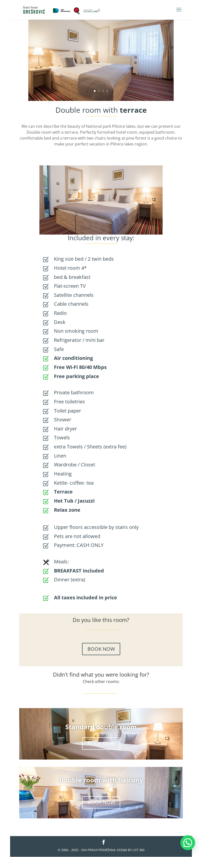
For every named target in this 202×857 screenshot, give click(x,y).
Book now (39, 23)
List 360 (138, 850)
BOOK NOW (101, 649)
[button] (187, 842)
